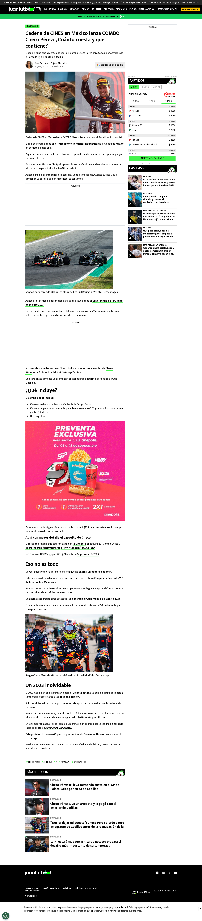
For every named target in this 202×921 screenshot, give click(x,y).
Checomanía (99, 311)
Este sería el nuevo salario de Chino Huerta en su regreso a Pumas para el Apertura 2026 (159, 182)
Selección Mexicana (115, 9)
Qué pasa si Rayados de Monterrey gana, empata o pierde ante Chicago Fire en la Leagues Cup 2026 (159, 233)
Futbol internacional (142, 9)
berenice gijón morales (53, 63)
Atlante (96, 9)
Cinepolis (47, 762)
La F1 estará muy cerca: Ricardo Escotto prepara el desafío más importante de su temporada (85, 844)
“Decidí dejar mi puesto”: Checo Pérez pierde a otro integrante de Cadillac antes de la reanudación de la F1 (87, 827)
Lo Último (50, 9)
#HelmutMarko (51, 548)
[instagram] (163, 873)
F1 (56, 762)
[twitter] (169, 873)
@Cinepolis (79, 544)
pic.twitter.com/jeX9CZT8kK (78, 548)
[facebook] (157, 873)
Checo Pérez (34, 762)
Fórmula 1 (65, 762)
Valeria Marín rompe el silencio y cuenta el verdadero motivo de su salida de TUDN (156, 199)
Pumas (85, 9)
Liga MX (62, 9)
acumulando (57, 728)
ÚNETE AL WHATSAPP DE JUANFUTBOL (98, 16)
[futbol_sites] (141, 892)
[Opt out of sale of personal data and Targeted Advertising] (5, 916)
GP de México (79, 762)
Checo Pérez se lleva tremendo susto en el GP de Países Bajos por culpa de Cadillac (84, 787)
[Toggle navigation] (3, 9)
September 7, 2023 (88, 554)
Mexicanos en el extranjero (174, 9)
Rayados (74, 9)
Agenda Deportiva (190, 9)
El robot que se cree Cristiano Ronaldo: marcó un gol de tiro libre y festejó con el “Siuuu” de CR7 (159, 216)
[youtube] (175, 873)
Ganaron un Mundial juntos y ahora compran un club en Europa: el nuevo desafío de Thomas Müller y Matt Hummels (158, 251)
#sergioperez (33, 548)
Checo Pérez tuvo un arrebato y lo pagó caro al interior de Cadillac (83, 806)
